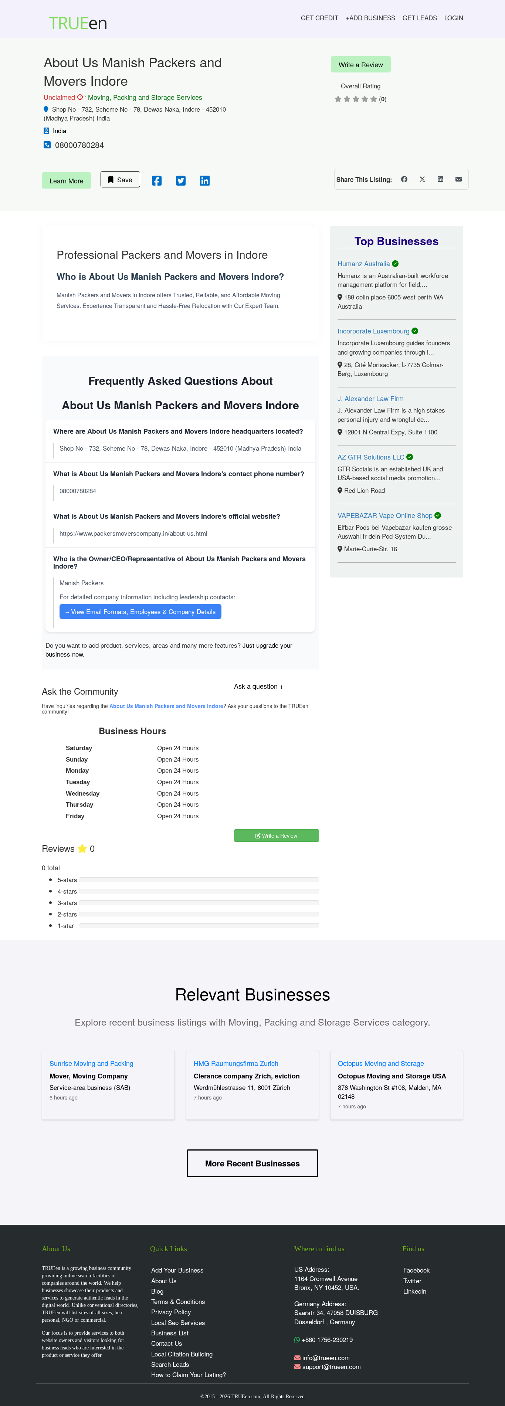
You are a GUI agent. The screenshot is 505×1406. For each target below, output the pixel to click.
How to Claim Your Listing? (188, 1374)
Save (122, 179)
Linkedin (414, 1290)
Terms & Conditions (178, 1301)
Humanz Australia (365, 263)
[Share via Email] (458, 179)
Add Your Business (177, 1269)
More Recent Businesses (252, 1163)
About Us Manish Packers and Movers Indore (166, 705)
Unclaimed (62, 97)
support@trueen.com (331, 1366)
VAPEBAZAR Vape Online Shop (386, 515)
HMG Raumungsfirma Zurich (236, 1063)
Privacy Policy (171, 1311)
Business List (170, 1332)
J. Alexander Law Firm (371, 398)
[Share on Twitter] (422, 179)
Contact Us (166, 1343)
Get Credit (319, 17)
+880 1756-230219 (326, 1339)
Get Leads (420, 17)
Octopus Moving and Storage (381, 1063)
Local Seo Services (178, 1322)
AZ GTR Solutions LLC (372, 456)
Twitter (412, 1280)
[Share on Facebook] (404, 179)
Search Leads (170, 1364)
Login (453, 17)
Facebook (416, 1269)
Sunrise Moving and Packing (91, 1063)
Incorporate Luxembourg (374, 330)
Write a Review (361, 64)
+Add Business (370, 17)
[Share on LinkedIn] (440, 179)
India (59, 130)
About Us (164, 1280)
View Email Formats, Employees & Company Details (140, 611)
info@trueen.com (326, 1357)
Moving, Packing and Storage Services (145, 97)
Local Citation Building (182, 1353)
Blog (157, 1290)
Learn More (67, 180)
